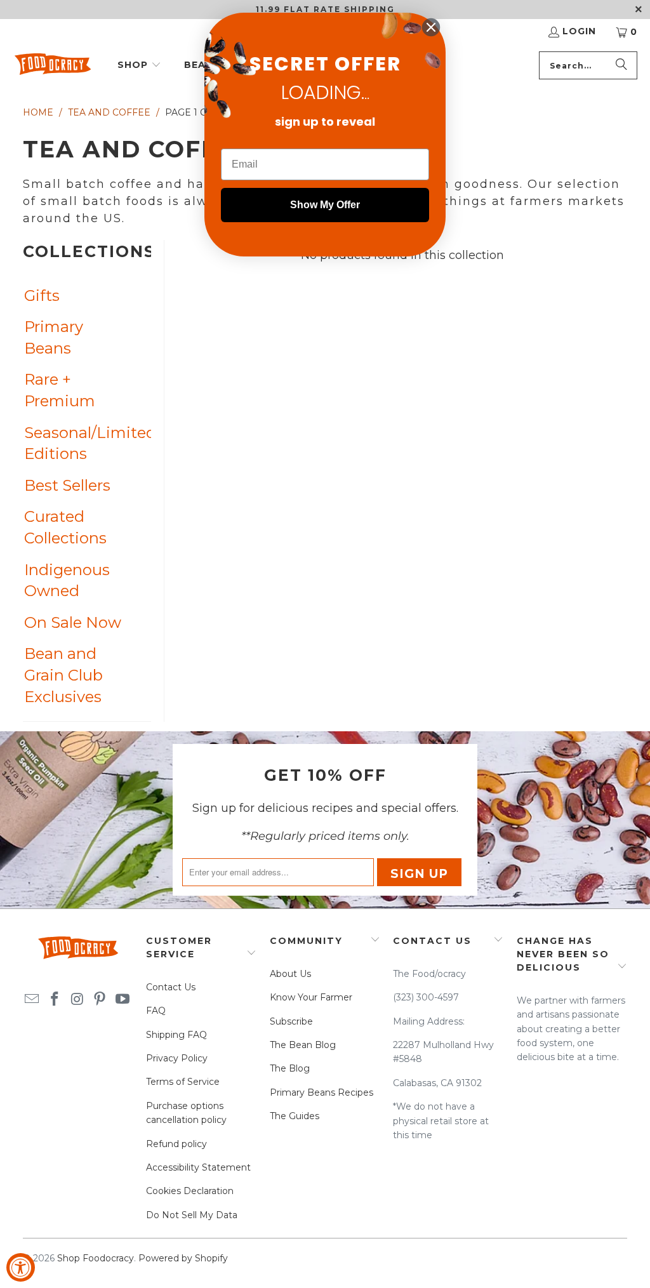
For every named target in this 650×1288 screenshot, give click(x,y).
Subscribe (291, 1021)
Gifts (42, 295)
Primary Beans (53, 337)
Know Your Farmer (311, 997)
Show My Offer (325, 204)
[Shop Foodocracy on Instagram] (77, 1000)
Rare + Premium (59, 390)
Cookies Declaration (190, 1191)
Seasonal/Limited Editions (75, 443)
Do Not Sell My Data (191, 1215)
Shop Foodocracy (95, 1258)
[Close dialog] (431, 27)
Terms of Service (183, 1081)
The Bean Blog (303, 1045)
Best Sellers (67, 485)
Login (579, 31)
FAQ (156, 1010)
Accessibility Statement (198, 1167)
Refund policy (176, 1144)
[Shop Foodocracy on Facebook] (54, 1000)
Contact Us (171, 987)
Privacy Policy (177, 1058)
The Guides (294, 1116)
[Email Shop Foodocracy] (32, 1000)
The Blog (290, 1068)
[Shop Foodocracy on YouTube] (122, 1000)
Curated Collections (65, 527)
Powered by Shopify (183, 1258)
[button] (139, 66)
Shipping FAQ (176, 1034)
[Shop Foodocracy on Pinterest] (100, 1000)
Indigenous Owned (67, 581)
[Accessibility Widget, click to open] (20, 1267)
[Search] (621, 65)
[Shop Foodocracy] (52, 65)
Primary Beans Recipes (321, 1092)
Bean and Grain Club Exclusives (63, 674)
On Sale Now (72, 622)
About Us (290, 973)
